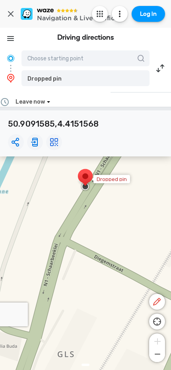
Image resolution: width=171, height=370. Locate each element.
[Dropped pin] (85, 180)
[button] (85, 78)
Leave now (30, 101)
